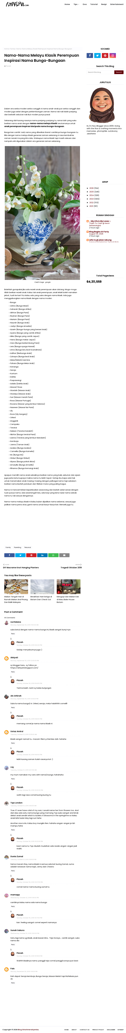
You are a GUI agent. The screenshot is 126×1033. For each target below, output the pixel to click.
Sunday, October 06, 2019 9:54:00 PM (29, 683)
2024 (91, 195)
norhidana (15, 622)
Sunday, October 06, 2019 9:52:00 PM (29, 645)
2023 (91, 199)
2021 (91, 206)
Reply (13, 634)
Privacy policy (98, 1030)
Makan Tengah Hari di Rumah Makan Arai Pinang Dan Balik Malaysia (16, 599)
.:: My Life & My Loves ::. (100, 221)
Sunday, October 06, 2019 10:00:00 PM (30, 790)
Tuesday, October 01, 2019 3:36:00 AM (23, 806)
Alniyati (14, 657)
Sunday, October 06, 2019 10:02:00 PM (30, 841)
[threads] (120, 55)
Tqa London (16, 802)
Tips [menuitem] (75, 4)
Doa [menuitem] (85, 4)
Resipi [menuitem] (104, 4)
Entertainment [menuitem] (117, 4)
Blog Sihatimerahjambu (28, 1029)
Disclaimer (111, 1030)
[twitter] (97, 55)
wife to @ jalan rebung (100, 240)
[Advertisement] (63, 29)
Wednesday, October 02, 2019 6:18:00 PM (25, 898)
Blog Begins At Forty (99, 231)
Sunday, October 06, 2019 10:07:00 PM (30, 882)
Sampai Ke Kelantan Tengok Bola (104, 242)
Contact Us (84, 1030)
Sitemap (121, 1030)
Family (12, 49)
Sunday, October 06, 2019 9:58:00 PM (29, 719)
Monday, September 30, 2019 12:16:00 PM (24, 699)
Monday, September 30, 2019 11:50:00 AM (25, 625)
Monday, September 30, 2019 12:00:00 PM (25, 661)
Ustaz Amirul (16, 731)
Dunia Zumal (16, 856)
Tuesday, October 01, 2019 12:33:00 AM (24, 734)
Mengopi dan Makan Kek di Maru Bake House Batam (68, 599)
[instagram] (113, 55)
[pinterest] (105, 55)
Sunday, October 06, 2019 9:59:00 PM (29, 755)
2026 (91, 188)
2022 (91, 202)
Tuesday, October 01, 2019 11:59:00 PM (23, 859)
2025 (91, 191)
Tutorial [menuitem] (94, 4)
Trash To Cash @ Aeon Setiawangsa (99, 224)
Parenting (17, 547)
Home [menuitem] (67, 4)
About (74, 1030)
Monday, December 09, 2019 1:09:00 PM (24, 971)
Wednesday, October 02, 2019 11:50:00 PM (25, 933)
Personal (27, 547)
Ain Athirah (15, 695)
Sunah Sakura (17, 930)
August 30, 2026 (96, 234)
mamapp (15, 894)
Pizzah (8, 66)
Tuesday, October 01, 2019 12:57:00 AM (24, 770)
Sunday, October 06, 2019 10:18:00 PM (29, 956)
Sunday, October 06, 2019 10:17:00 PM (29, 918)
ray (12, 767)
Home (6, 49)
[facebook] (90, 55)
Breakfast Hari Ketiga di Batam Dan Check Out (41, 598)
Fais (12, 968)
